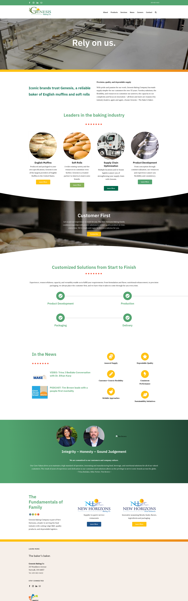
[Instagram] (33, 586)
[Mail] (40, 586)
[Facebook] (29, 586)
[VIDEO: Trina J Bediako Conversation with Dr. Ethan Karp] (40, 377)
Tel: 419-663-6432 (36, 573)
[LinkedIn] (36, 586)
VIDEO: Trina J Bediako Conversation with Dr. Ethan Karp (70, 374)
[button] (156, 11)
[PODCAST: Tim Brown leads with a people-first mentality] (40, 392)
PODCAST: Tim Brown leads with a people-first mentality (69, 389)
